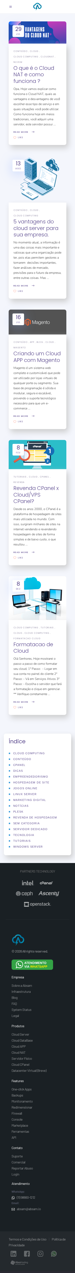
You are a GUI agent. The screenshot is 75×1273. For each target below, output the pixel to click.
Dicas (18, 770)
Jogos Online (25, 788)
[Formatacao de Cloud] (37, 598)
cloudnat (47, 56)
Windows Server (28, 846)
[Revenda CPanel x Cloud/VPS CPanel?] (37, 454)
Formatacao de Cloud (33, 648)
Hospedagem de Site (31, 782)
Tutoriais (20, 476)
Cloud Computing (25, 627)
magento (19, 347)
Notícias (21, 805)
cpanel (44, 476)
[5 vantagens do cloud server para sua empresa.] (37, 179)
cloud (34, 51)
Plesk (18, 811)
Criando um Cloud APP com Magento (37, 357)
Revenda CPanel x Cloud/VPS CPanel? (36, 494)
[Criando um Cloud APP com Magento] (37, 322)
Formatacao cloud (26, 638)
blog (40, 342)
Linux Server (25, 794)
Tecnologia (23, 835)
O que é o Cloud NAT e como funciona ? (33, 74)
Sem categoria (26, 823)
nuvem (17, 62)
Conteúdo (20, 51)
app (32, 342)
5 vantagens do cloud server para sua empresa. (35, 228)
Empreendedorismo (30, 776)
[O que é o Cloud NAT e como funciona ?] (37, 32)
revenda (19, 482)
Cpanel (19, 764)
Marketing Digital (29, 800)
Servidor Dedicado (30, 829)
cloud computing (25, 56)
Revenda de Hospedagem (35, 817)
